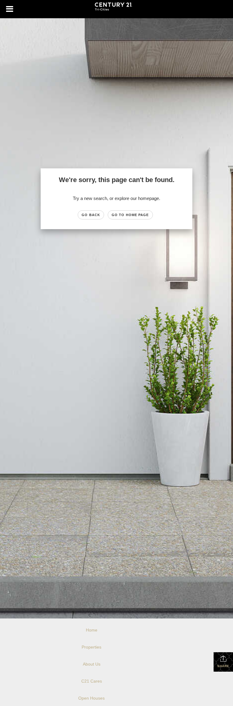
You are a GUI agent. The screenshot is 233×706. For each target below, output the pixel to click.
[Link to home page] (116, 9)
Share (223, 666)
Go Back (91, 215)
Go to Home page (130, 215)
